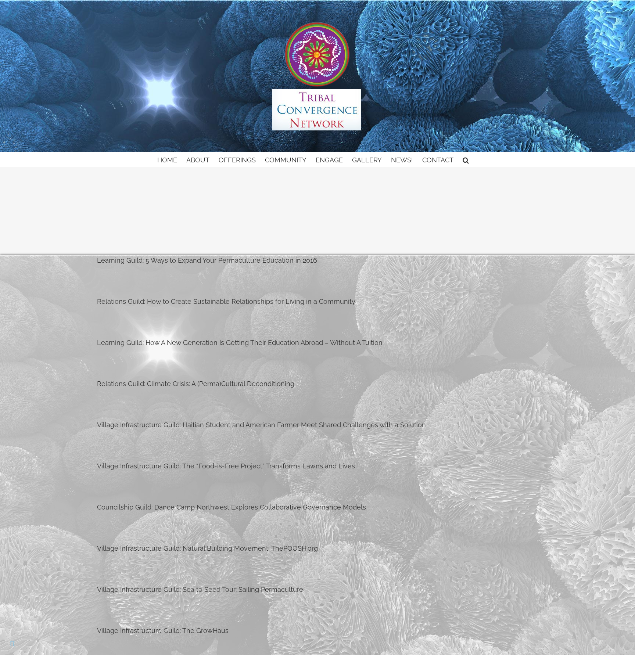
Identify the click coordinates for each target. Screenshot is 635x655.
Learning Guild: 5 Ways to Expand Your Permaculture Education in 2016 (207, 260)
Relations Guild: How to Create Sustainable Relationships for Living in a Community (226, 301)
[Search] (466, 159)
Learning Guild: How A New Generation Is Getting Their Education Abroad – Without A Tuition (240, 342)
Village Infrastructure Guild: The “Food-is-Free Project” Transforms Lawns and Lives (226, 466)
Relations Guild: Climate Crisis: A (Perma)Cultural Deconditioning (195, 384)
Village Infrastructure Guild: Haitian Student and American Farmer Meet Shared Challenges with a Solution (261, 425)
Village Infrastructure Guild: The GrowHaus (163, 630)
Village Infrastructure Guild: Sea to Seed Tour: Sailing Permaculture (200, 589)
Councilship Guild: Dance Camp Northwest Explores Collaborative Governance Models (231, 507)
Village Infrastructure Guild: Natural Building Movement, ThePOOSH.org (207, 548)
